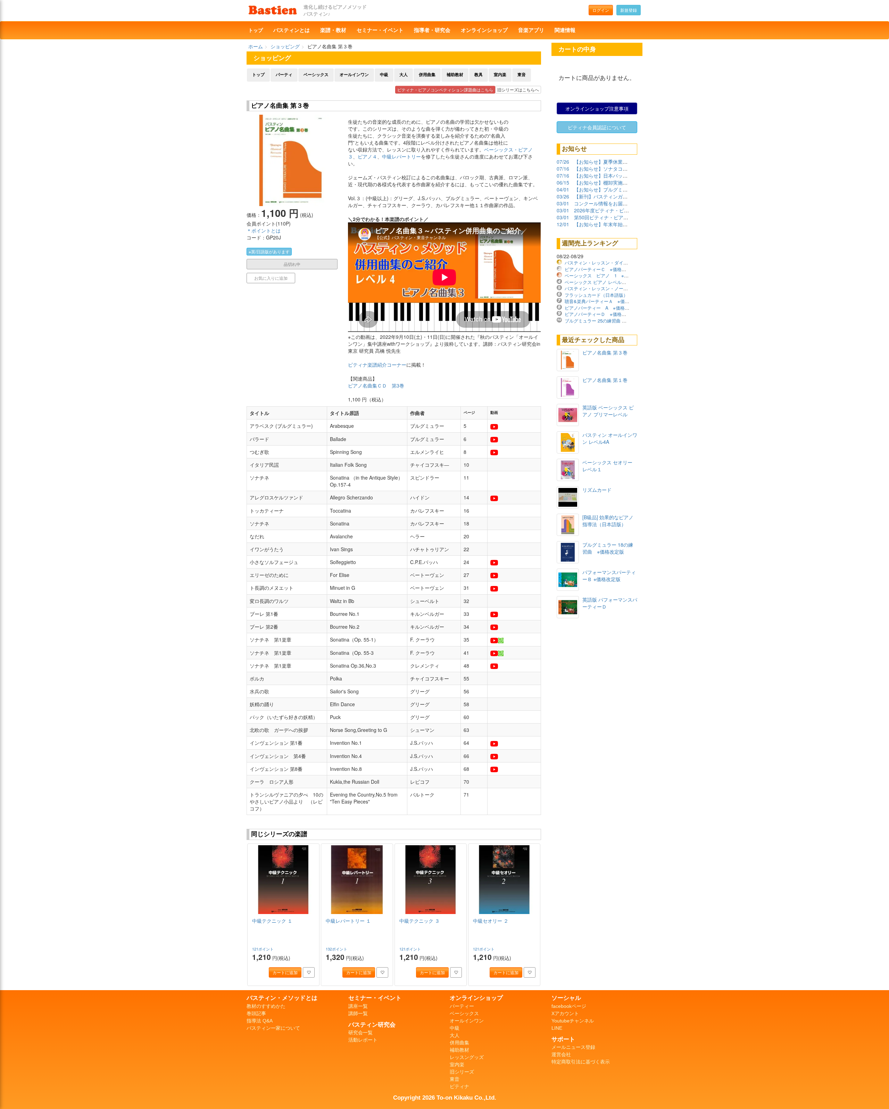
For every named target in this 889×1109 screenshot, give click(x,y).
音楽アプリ (531, 30)
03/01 (563, 203)
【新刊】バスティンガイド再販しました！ (620, 196)
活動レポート (362, 1040)
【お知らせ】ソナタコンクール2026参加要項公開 (628, 168)
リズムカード (597, 489)
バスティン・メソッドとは (282, 997)
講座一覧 (358, 1006)
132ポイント (337, 949)
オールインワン (354, 74)
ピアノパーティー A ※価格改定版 (601, 307)
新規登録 (628, 10)
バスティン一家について (273, 1028)
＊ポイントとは (264, 230)
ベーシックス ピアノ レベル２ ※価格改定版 (610, 282)
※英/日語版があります (269, 251)
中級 (384, 74)
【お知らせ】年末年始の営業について (615, 224)
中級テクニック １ (272, 920)
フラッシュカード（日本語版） (596, 295)
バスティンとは (291, 30)
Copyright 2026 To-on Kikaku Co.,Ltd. (444, 1097)
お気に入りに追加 (271, 278)
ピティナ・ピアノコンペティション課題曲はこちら (445, 89)
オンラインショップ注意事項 (597, 108)
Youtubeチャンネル (572, 1021)
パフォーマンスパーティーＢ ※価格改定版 (609, 575)
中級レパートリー (401, 156)
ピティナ (459, 1086)
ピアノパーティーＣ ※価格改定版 (600, 269)
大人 (403, 74)
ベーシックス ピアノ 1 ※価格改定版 (606, 275)
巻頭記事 (256, 1013)
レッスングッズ (467, 1057)
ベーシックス (316, 74)
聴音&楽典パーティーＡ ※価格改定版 (604, 301)
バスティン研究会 (372, 1024)
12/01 (563, 224)
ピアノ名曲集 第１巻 (605, 379)
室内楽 (500, 74)
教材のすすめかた (266, 1006)
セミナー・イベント (380, 30)
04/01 (563, 189)
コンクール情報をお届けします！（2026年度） (626, 203)
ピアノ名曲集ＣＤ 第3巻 (376, 385)
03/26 (563, 196)
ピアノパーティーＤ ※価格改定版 (600, 314)
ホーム (255, 46)
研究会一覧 (360, 1032)
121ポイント (263, 949)
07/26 (563, 161)
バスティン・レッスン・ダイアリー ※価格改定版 (616, 262)
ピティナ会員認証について (597, 127)
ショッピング (285, 46)
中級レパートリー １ (348, 920)
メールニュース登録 (573, 1047)
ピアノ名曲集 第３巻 (605, 352)
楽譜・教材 (333, 30)
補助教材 (455, 74)
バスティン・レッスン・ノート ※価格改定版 (611, 288)
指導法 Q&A (260, 1021)
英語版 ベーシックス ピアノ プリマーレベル (608, 411)
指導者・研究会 (432, 30)
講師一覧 (358, 1013)
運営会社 (561, 1054)
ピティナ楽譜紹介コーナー (377, 364)
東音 (521, 74)
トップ (255, 30)
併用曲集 (427, 74)
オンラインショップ (484, 30)
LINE (556, 1028)
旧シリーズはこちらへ (518, 89)
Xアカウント (565, 1013)
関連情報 (565, 30)
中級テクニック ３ (419, 920)
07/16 (563, 168)
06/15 (563, 182)
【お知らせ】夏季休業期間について (613, 161)
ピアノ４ (367, 156)
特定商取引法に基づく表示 (580, 1062)
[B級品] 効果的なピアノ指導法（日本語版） (607, 521)
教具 (478, 74)
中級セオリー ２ (490, 920)
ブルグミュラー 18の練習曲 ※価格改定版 (607, 548)
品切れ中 (292, 264)
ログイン (600, 10)
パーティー (462, 1006)
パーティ (284, 74)
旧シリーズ (462, 1072)
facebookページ (568, 1006)
